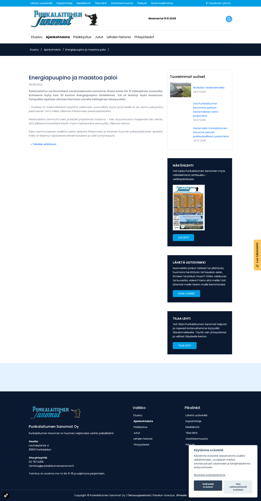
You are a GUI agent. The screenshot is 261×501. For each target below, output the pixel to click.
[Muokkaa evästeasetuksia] (6, 496)
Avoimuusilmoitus (162, 3)
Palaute (142, 3)
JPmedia (181, 495)
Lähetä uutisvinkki (41, 3)
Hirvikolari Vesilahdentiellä (208, 87)
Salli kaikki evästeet (208, 485)
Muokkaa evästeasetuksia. (210, 474)
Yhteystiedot (144, 37)
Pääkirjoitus (82, 37)
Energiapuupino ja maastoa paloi (85, 49)
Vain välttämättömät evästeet (238, 487)
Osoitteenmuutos (122, 3)
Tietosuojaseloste (139, 495)
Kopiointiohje (64, 3)
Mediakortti (84, 3)
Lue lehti (183, 237)
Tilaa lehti (101, 3)
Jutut (99, 37)
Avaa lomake (186, 293)
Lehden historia (119, 37)
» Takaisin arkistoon (43, 144)
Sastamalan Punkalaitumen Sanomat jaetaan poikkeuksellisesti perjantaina (211, 132)
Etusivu (36, 37)
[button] (183, 237)
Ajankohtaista (58, 37)
